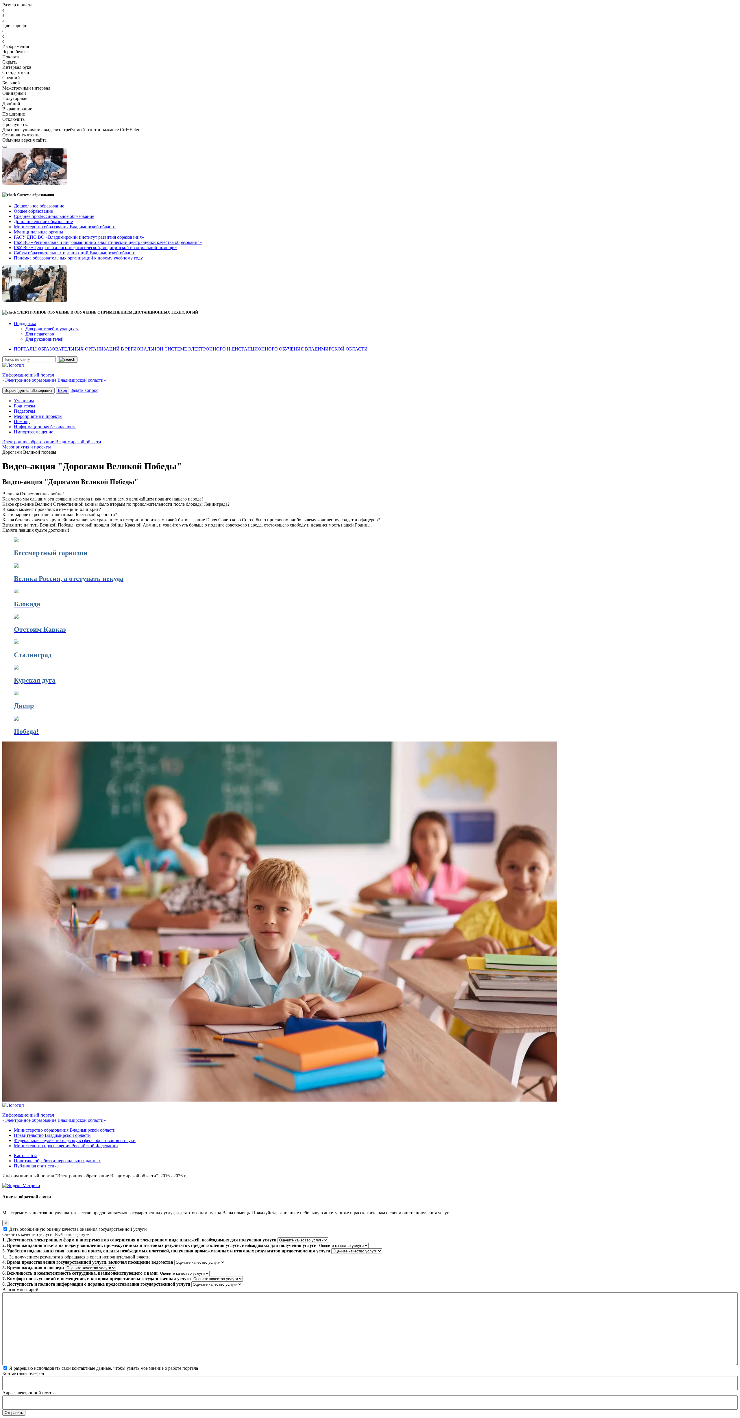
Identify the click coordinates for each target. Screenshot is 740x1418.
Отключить (13, 119)
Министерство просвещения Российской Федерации (66, 1145)
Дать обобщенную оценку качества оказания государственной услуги (78, 1229)
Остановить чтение (21, 134)
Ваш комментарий (20, 1289)
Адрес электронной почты (28, 1392)
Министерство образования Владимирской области (65, 1130)
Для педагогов (39, 333)
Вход (62, 390)
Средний (11, 77)
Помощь (22, 421)
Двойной (11, 103)
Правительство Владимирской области (52, 1135)
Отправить (14, 1412)
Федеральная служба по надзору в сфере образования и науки (75, 1140)
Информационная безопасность (45, 426)
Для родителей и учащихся (52, 328)
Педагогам (24, 411)
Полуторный (15, 98)
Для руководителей (44, 339)
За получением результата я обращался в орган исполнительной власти (79, 1256)
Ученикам (24, 400)
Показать (11, 56)
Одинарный (14, 93)
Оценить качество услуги (27, 1234)
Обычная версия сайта (24, 140)
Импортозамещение (33, 431)
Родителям (24, 405)
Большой (11, 82)
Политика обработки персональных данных (57, 1160)
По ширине (13, 114)
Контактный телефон (23, 1373)
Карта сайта (25, 1155)
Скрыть (9, 62)
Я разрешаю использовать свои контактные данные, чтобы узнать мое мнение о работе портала (103, 1368)
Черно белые (14, 51)
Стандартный (15, 72)
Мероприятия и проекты (38, 416)
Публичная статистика (36, 1165)
